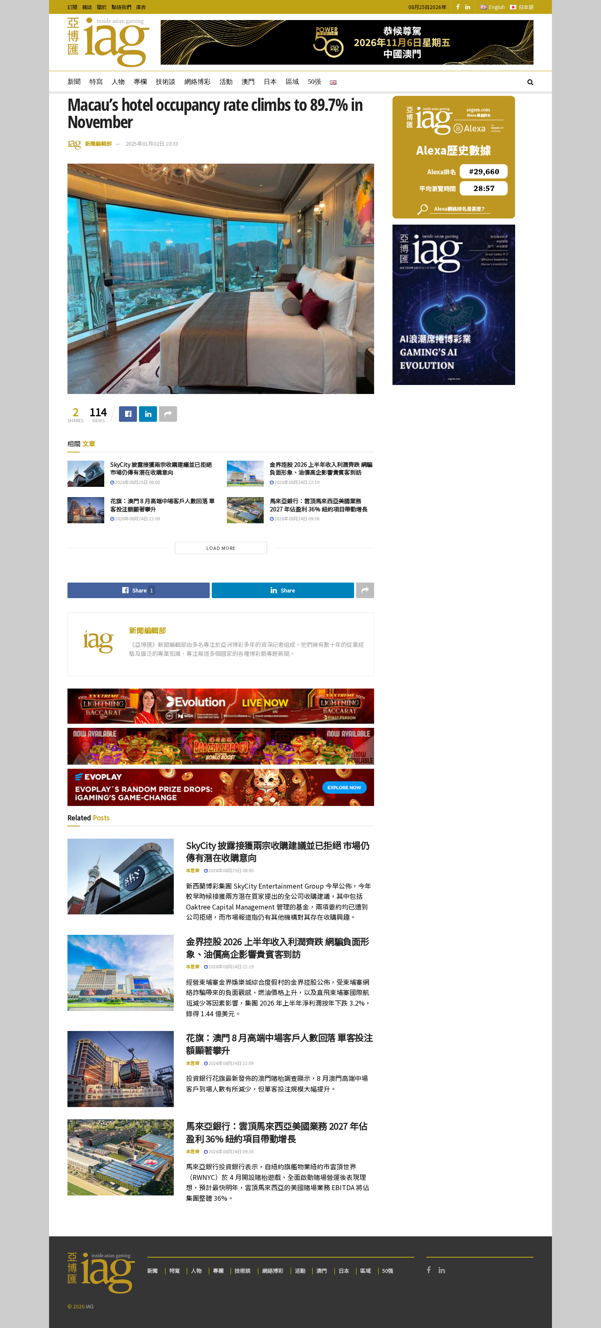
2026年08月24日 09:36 (296, 518)
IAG (90, 1306)
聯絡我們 (121, 6)
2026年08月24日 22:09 (137, 518)
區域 (292, 81)
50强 (314, 81)
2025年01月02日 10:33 (152, 143)
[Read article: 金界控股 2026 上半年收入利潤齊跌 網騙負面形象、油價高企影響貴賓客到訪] (245, 474)
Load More (220, 548)
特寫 (96, 81)
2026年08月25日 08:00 (137, 482)
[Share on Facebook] (128, 414)
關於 (102, 6)
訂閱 (72, 6)
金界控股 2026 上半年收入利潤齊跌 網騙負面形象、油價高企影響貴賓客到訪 (321, 468)
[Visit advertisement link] (347, 42)
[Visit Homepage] (108, 43)
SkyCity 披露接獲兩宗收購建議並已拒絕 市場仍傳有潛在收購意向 (161, 468)
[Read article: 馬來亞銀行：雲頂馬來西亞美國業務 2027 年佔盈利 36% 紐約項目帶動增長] (245, 510)
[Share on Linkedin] (148, 414)
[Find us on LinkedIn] (467, 7)
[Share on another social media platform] (168, 414)
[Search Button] (530, 81)
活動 (226, 81)
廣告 (141, 6)
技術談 (165, 81)
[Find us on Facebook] (458, 7)
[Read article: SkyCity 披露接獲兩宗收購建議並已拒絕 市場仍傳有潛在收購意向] (85, 474)
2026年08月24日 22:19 (296, 482)
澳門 (248, 81)
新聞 (74, 81)
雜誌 (87, 6)
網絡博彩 (197, 81)
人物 (118, 81)
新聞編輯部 (98, 143)
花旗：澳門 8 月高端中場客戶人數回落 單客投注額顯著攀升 (162, 505)
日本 (270, 81)
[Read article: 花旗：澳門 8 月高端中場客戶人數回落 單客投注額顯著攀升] (85, 510)
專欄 (140, 81)
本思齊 (193, 870)
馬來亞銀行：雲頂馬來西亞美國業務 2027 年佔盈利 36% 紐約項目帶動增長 (319, 505)
